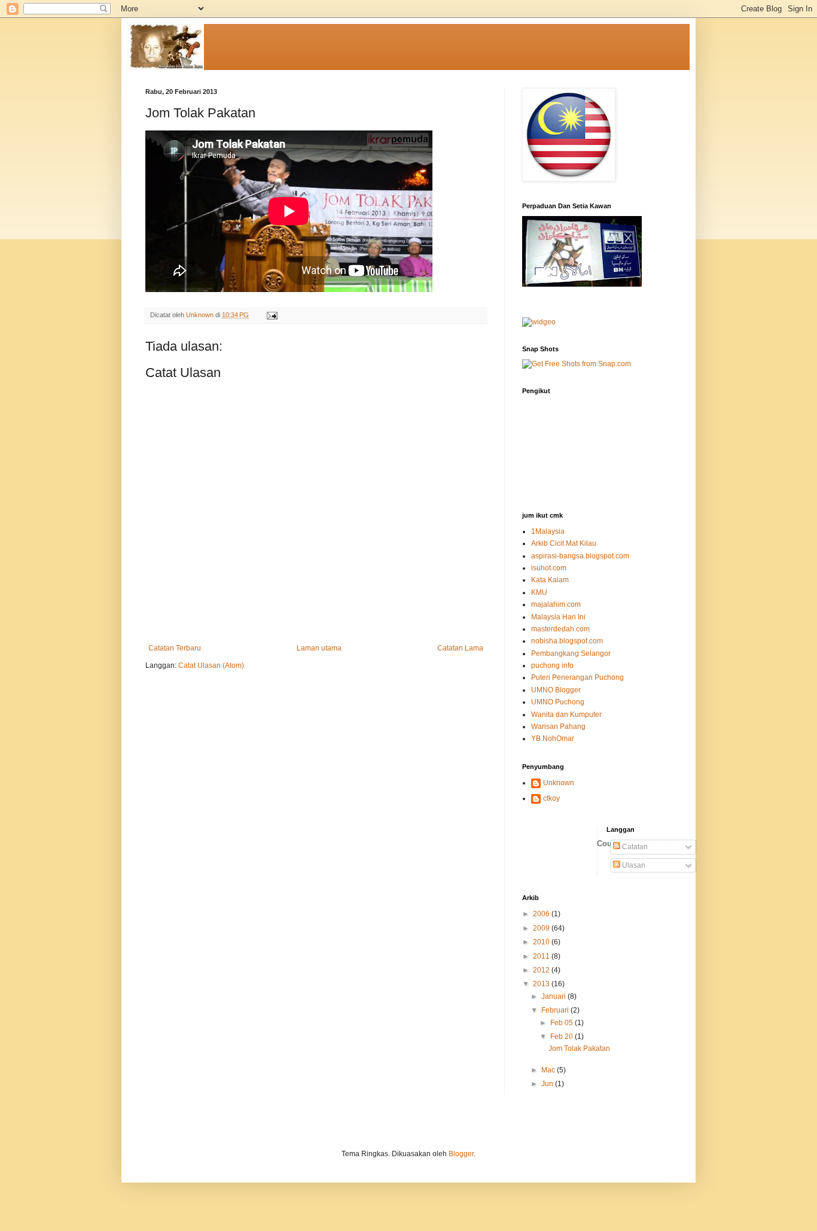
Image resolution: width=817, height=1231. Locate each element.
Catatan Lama (460, 648)
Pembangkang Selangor (571, 653)
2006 (542, 914)
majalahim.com (556, 604)
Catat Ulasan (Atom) (211, 665)
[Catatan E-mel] (271, 314)
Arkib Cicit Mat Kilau (563, 543)
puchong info (552, 665)
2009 (542, 928)
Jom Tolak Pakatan (579, 1048)
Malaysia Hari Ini (558, 617)
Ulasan (632, 865)
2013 (542, 984)
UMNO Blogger (556, 690)
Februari (556, 1010)
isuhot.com (548, 568)
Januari (554, 996)
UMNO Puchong (557, 702)
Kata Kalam (550, 580)
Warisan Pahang (558, 726)
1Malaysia (548, 531)
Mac (549, 1070)
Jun (548, 1084)
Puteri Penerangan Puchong (577, 677)
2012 (542, 970)
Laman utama (319, 648)
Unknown (558, 783)
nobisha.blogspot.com (567, 641)
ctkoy (551, 798)
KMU (539, 592)
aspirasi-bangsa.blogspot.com (580, 556)
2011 (542, 956)
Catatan (634, 847)
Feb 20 (562, 1036)
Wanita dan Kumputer (566, 714)
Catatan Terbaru (174, 648)
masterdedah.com (560, 629)
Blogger (461, 1154)
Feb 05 (562, 1023)
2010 (542, 942)
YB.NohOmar (552, 738)
